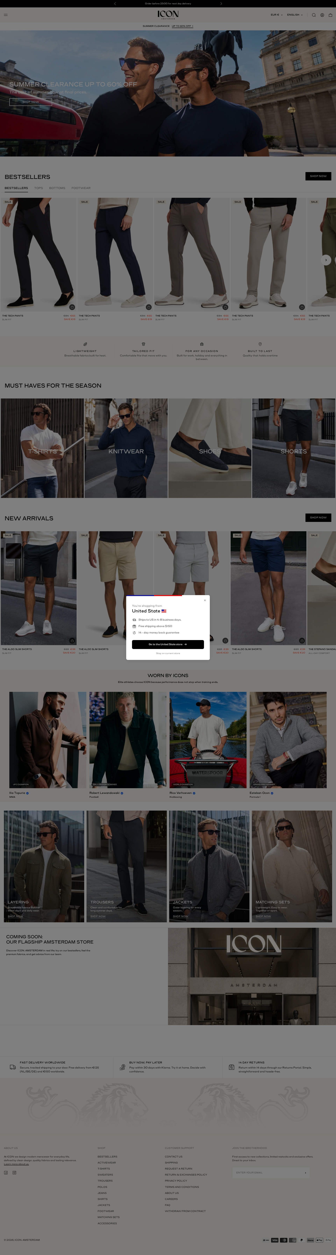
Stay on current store (168, 653)
